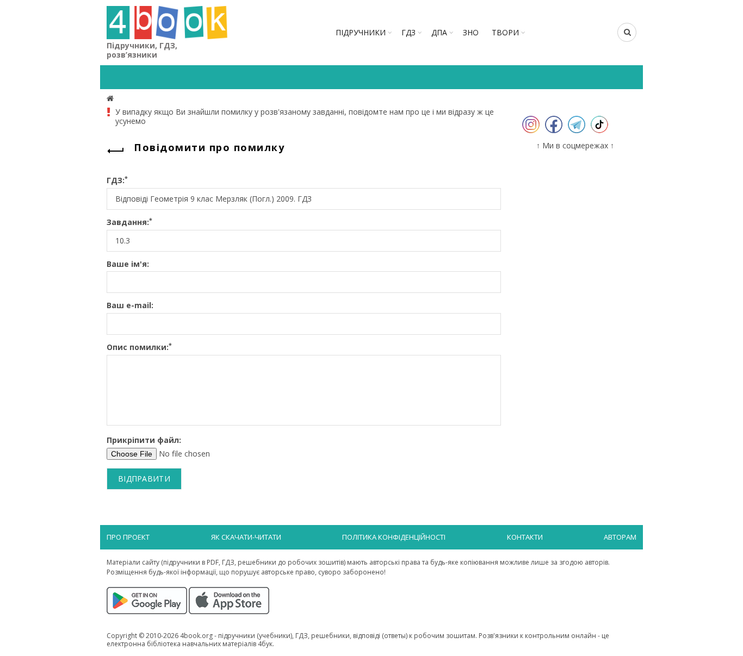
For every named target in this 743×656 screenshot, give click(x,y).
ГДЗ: (117, 180)
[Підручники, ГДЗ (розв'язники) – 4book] (111, 98)
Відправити (144, 478)
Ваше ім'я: (128, 264)
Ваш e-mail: (130, 305)
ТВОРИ (505, 32)
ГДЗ (408, 32)
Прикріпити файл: (144, 440)
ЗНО (471, 32)
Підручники (361, 32)
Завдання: (129, 222)
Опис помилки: (139, 347)
